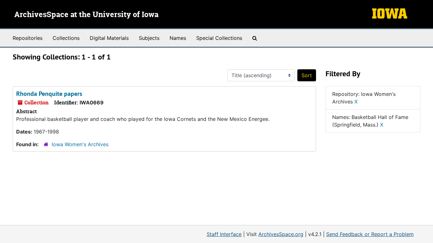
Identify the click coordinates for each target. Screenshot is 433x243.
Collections (66, 38)
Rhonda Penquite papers (49, 94)
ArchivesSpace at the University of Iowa (86, 15)
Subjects (149, 38)
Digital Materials (109, 38)
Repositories (27, 38)
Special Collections (219, 38)
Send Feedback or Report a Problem (370, 234)
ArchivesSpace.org (280, 234)
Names (178, 38)
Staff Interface (224, 234)
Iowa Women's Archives (80, 144)
